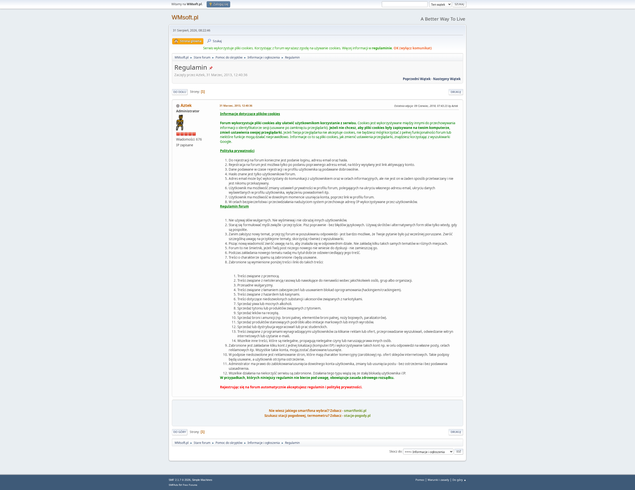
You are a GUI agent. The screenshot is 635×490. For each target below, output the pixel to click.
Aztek (186, 105)
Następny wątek (447, 79)
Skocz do (395, 451)
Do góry (179, 432)
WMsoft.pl (185, 17)
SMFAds (173, 485)
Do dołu (179, 92)
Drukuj (456, 92)
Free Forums (190, 485)
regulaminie (382, 48)
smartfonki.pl (355, 410)
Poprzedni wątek (417, 79)
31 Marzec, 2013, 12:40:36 (236, 105)
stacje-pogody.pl (357, 415)
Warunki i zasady (438, 480)
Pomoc (419, 480)
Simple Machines (202, 479)
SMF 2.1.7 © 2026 (179, 479)
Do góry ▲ (459, 480)
